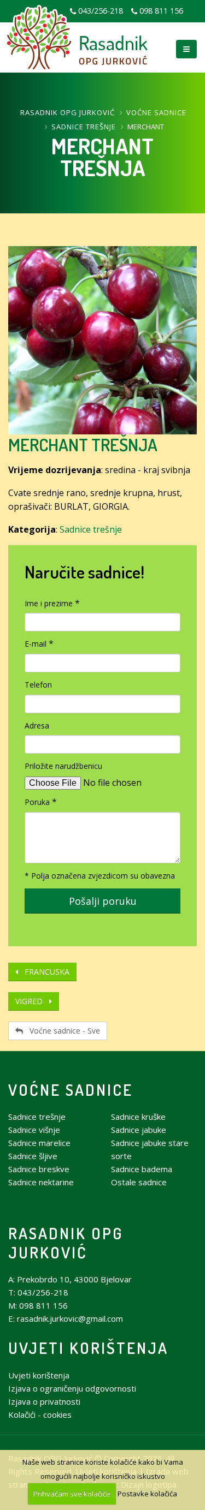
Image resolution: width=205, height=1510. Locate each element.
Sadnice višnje (34, 1129)
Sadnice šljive (32, 1155)
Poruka (37, 802)
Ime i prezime (49, 603)
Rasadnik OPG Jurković (67, 112)
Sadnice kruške (138, 1116)
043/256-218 (42, 1292)
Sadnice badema (141, 1168)
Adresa (37, 725)
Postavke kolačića (147, 1494)
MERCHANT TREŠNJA (82, 444)
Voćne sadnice (156, 112)
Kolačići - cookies (40, 1414)
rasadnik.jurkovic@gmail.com (70, 1318)
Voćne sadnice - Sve (61, 1030)
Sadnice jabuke (138, 1129)
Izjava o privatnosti (44, 1401)
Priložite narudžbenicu (63, 766)
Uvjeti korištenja (88, 1348)
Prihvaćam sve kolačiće (71, 1494)
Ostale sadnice (139, 1182)
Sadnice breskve (38, 1168)
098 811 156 (161, 10)
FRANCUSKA (43, 971)
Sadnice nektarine (41, 1182)
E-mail (35, 643)
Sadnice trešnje (83, 127)
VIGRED (32, 1001)
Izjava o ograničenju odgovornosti (72, 1388)
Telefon (38, 684)
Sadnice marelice (39, 1142)
